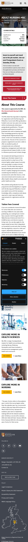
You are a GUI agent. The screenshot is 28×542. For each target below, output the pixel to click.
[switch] (24, 275)
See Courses (6, 356)
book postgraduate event (12, 78)
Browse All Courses (6, 8)
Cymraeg (24, 8)
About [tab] (23, 243)
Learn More (18, 356)
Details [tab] (14, 243)
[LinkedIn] (3, 451)
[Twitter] (3, 446)
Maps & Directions (10, 477)
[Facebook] (9, 446)
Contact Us (5, 467)
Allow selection (14, 296)
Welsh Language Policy (8, 501)
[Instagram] (14, 446)
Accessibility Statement (8, 494)
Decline (14, 302)
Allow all (14, 291)
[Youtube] (20, 446)
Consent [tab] (5, 243)
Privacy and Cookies (7, 498)
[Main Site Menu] (20, 3)
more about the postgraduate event (14, 83)
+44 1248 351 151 (7, 465)
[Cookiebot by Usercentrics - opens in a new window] (16, 239)
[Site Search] (24, 3)
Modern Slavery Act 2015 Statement (12, 490)
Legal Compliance (7, 487)
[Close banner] (25, 238)
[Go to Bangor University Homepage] (7, 3)
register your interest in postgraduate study (14, 89)
